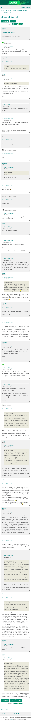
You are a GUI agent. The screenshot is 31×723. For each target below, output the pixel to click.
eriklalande (4, 508)
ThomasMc (4, 640)
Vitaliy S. (3, 42)
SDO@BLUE (4, 28)
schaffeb (3, 441)
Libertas (3, 74)
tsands (3, 181)
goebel (3, 381)
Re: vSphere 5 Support (8, 32)
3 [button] (17, 24)
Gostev (3, 149)
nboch (3, 479)
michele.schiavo (5, 57)
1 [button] (14, 24)
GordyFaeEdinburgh (5, 303)
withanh (3, 114)
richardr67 (4, 223)
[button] (12, 24)
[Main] (15, 2)
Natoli (3, 536)
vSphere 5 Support (9, 17)
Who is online (5, 709)
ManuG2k (3, 135)
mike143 (3, 654)
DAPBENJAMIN (4, 163)
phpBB (11, 719)
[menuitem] (28, 7)
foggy (3, 364)
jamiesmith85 (4, 342)
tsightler (3, 404)
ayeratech (3, 318)
